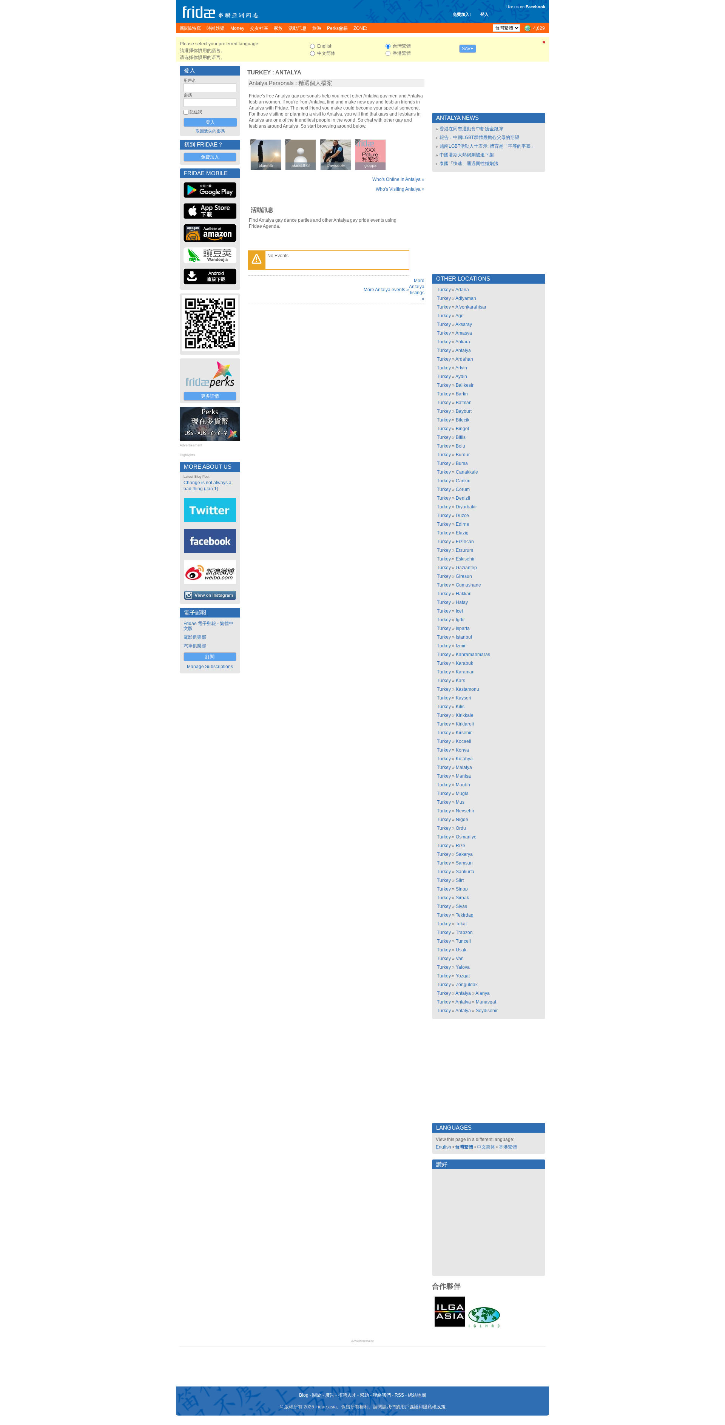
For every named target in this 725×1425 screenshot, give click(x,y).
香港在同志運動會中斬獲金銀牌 (471, 128)
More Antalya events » (386, 289)
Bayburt (464, 411)
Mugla (462, 793)
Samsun (464, 863)
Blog (304, 1395)
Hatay (462, 602)
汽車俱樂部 (195, 645)
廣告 (329, 1395)
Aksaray (463, 324)
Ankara (462, 341)
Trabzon (464, 932)
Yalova (463, 967)
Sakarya (464, 854)
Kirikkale (465, 715)
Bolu (460, 446)
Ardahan (464, 359)
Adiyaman (465, 298)
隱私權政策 (434, 1407)
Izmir (461, 645)
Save (468, 48)
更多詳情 (210, 396)
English (443, 1147)
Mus (460, 802)
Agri (459, 315)
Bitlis (461, 437)
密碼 (188, 95)
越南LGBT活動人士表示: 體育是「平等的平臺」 (487, 146)
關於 (316, 1395)
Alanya (482, 993)
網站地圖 (417, 1395)
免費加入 (210, 157)
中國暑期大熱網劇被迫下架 (467, 154)
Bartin (462, 394)
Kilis (460, 706)
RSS (399, 1395)
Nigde (462, 819)
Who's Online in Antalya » (398, 179)
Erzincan (465, 541)
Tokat (461, 923)
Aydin (461, 376)
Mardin (463, 784)
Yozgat (463, 976)
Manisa (463, 776)
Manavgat (486, 1002)
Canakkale (467, 472)
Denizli (463, 498)
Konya (462, 750)
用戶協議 (409, 1407)
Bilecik (462, 420)
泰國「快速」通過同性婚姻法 (469, 163)
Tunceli (463, 941)
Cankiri (463, 480)
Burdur (463, 454)
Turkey (259, 72)
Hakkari (464, 593)
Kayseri (463, 698)
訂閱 (209, 656)
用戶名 (190, 80)
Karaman (465, 672)
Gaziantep (466, 567)
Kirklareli (465, 724)
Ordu (461, 828)
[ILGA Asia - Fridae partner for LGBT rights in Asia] (449, 1326)
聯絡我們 (382, 1395)
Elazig (462, 533)
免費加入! (462, 14)
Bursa (462, 463)
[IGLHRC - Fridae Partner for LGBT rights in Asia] (484, 1326)
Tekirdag (465, 915)
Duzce (462, 515)
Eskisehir (465, 559)
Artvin (461, 368)
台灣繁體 (464, 1147)
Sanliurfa (465, 871)
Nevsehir (465, 811)
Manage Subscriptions (210, 666)
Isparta (463, 628)
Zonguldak (467, 984)
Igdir (460, 619)
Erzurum (464, 550)
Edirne (462, 524)
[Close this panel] (544, 43)
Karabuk (464, 663)
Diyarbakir (466, 506)
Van (460, 958)
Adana (462, 289)
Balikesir (465, 385)
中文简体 (486, 1147)
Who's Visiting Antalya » (400, 189)
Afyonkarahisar (470, 307)
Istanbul (464, 637)
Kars (460, 680)
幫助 (364, 1395)
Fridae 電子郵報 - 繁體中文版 (208, 626)
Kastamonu (467, 689)
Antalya (288, 72)
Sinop (462, 889)
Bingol (462, 428)
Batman (464, 402)
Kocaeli (463, 741)
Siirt (460, 880)
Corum (463, 489)
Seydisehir (487, 1010)
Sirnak (462, 897)
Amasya (463, 333)
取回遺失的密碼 (210, 131)
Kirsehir (464, 732)
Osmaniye (466, 837)
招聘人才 (347, 1395)
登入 (484, 14)
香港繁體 (508, 1147)
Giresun (464, 576)
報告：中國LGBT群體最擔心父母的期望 (479, 137)
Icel (459, 611)
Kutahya (464, 758)
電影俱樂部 (195, 637)
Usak (461, 950)
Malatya (464, 767)
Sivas (461, 906)
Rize (460, 845)
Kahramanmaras (473, 654)
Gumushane (468, 585)
